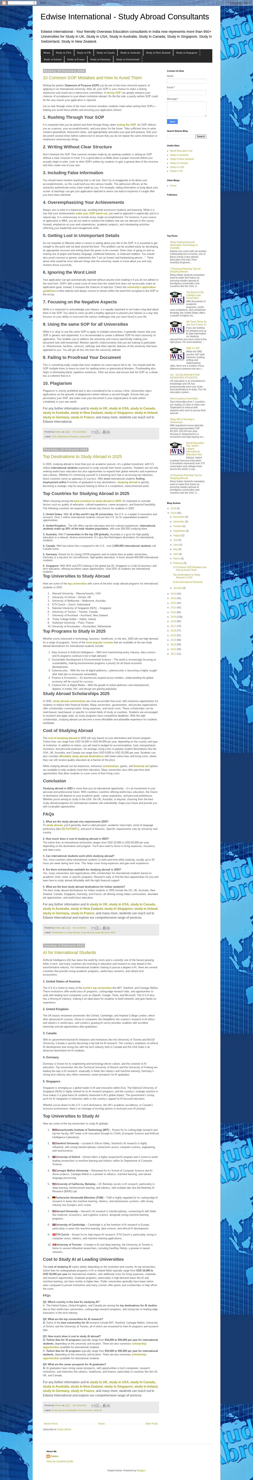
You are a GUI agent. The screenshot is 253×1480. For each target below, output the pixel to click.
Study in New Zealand (158, 52)
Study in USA (63, 52)
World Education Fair (181, 151)
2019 (174, 616)
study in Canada (142, 408)
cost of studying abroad (62, 738)
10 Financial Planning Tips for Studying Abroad (186, 476)
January (178, 588)
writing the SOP (126, 124)
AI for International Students (69, 952)
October (177, 526)
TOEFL (74, 828)
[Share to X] (101, 432)
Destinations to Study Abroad (66, 932)
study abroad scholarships (69, 701)
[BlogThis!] (97, 432)
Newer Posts (51, 1423)
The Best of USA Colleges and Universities (195, 295)
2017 (174, 626)
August (177, 535)
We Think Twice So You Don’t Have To (196, 323)
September (179, 531)
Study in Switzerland (127, 59)
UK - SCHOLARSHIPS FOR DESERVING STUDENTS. (185, 376)
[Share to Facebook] (105, 432)
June (176, 544)
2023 (174, 598)
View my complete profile (59, 1461)
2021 (174, 607)
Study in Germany (100, 59)
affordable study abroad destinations (81, 756)
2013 (174, 644)
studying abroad (127, 482)
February (178, 563)
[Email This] (93, 432)
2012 (174, 649)
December (179, 517)
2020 (174, 612)
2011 (174, 653)
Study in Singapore (186, 52)
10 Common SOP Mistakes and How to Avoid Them (92, 77)
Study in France (76, 59)
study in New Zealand (87, 412)
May (175, 549)
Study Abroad (87, 932)
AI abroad (56, 1410)
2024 (174, 593)
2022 (174, 603)
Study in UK (84, 52)
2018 (174, 621)
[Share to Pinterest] (108, 432)
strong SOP (114, 92)
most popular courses (99, 642)
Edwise (54, 1456)
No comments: (80, 432)
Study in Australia (130, 52)
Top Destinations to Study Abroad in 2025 (82, 456)
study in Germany (56, 417)
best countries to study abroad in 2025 (97, 501)
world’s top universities (97, 987)
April (176, 554)
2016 (174, 630)
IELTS (65, 828)
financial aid (141, 766)
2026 (174, 508)
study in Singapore (118, 412)
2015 (174, 635)
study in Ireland (146, 412)
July (175, 540)
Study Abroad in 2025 (105, 932)
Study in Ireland (52, 59)
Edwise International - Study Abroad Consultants (125, 16)
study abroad (54, 825)
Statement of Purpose (68, 436)
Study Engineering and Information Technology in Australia (184, 245)
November (179, 521)
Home (46, 52)
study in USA (119, 408)
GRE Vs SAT (193, 348)
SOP (54, 436)
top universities (77, 583)
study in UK (99, 408)
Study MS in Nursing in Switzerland (182, 420)
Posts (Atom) (64, 1429)
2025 (174, 513)
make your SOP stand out (91, 213)
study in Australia (56, 412)
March (177, 558)
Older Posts (151, 1423)
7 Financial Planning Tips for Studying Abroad (185, 270)
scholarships (111, 766)
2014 (174, 640)
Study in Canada (106, 52)
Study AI (98, 1410)
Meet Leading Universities (184, 398)
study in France (82, 417)
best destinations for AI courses (77, 1410)
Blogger (141, 1470)
